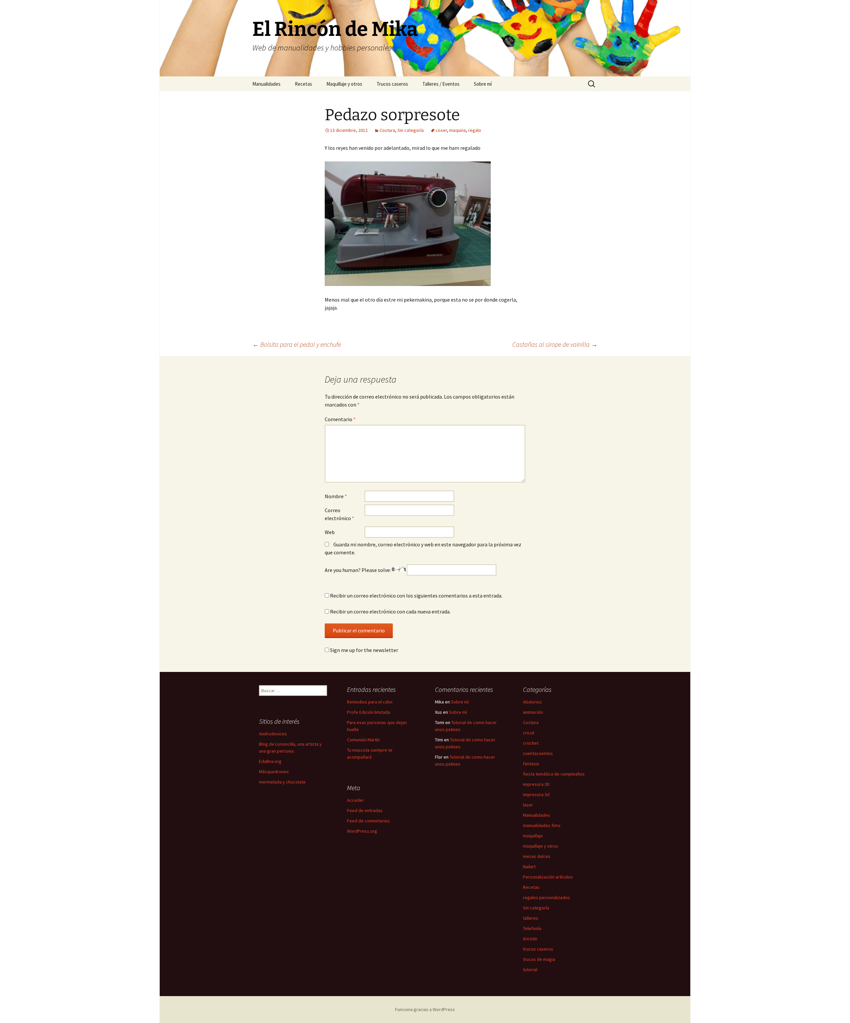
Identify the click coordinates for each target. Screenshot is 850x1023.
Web (330, 532)
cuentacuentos (538, 753)
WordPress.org (362, 831)
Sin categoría (410, 130)
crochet (531, 743)
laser (528, 805)
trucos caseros (538, 949)
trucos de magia (539, 959)
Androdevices (273, 734)
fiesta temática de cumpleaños (554, 774)
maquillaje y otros (540, 846)
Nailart (529, 867)
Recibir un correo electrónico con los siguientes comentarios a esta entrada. (416, 595)
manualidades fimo (541, 825)
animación (533, 712)
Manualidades (266, 84)
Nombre (336, 496)
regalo (474, 130)
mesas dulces (537, 856)
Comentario (340, 419)
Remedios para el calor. (370, 702)
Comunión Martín (363, 740)
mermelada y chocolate (282, 782)
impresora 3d (536, 794)
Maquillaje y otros (344, 84)
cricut (528, 733)
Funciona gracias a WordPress (425, 1009)
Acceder (355, 800)
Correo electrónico (339, 514)
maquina (457, 130)
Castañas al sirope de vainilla (555, 344)
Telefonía (532, 928)
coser (441, 130)
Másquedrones (274, 772)
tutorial (530, 970)
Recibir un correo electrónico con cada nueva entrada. (390, 611)
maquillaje (533, 836)
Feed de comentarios (368, 821)
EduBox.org (270, 761)
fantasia (531, 764)
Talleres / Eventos (441, 84)
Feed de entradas (364, 810)
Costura (387, 130)
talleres (530, 918)
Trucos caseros (392, 84)
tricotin (530, 939)
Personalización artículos (548, 877)
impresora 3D (536, 784)
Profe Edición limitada (368, 712)
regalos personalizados (546, 897)
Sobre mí (483, 84)
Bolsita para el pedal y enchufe (296, 344)
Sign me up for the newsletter (363, 650)
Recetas (303, 84)
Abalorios (532, 702)
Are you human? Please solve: (358, 570)
